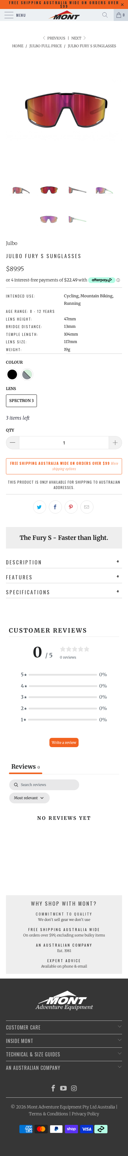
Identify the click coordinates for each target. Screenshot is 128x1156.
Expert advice (64, 960)
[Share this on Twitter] (39, 507)
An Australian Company (64, 945)
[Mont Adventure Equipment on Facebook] (53, 1088)
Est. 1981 (64, 950)
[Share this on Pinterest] (71, 507)
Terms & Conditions (48, 1114)
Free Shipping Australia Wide (64, 929)
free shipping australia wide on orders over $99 (64, 4)
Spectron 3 (21, 400)
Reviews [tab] (25, 766)
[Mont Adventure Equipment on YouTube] (63, 1088)
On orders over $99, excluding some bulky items (64, 935)
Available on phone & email (64, 966)
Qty (10, 430)
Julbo (11, 243)
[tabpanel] (64, 831)
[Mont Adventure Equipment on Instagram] (74, 1088)
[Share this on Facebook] (55, 507)
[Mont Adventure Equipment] (64, 15)
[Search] (107, 15)
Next (76, 38)
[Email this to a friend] (86, 507)
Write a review (64, 742)
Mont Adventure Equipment (54, 1107)
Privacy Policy (85, 1114)
